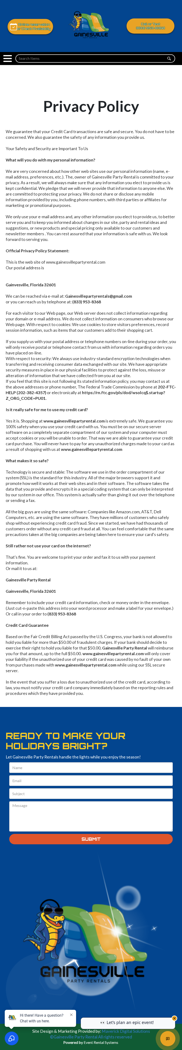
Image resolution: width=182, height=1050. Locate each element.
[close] (174, 1018)
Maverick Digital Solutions (126, 1031)
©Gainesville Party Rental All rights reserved (91, 1036)
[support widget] (167, 1038)
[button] (7, 58)
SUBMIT (91, 839)
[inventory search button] (169, 58)
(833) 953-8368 (150, 28)
